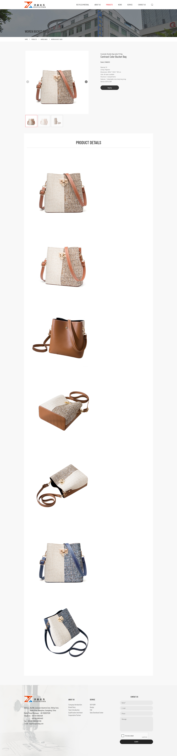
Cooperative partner (74, 715)
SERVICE (130, 5)
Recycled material (82, 5)
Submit (136, 742)
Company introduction (75, 704)
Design (92, 707)
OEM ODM (92, 704)
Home (26, 39)
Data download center (96, 712)
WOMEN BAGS (44, 39)
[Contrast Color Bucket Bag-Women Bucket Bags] (35, 4)
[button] (86, 81)
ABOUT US (97, 5)
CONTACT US (142, 5)
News (120, 5)
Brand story (72, 707)
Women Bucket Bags (56, 39)
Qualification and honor (75, 712)
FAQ (91, 710)
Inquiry (110, 88)
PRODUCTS (109, 5)
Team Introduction (73, 710)
